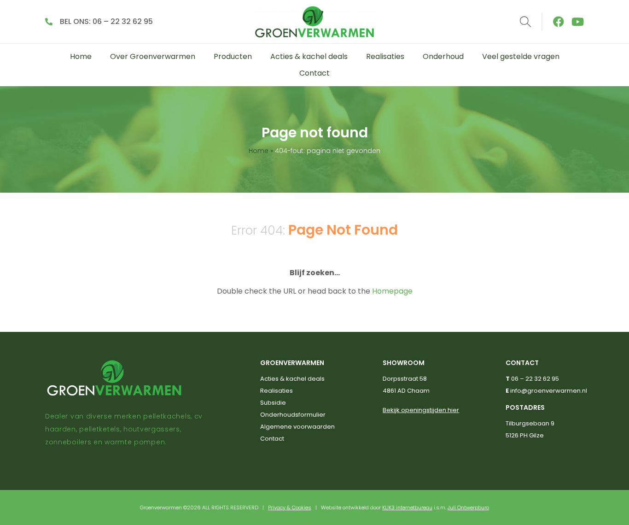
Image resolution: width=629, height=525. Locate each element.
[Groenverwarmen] (314, 22)
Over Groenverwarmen (152, 56)
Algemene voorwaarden (297, 426)
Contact (314, 73)
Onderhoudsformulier (293, 414)
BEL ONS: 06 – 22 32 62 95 (106, 21)
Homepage (392, 291)
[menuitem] (81, 56)
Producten (233, 56)
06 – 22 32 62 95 (535, 378)
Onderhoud (443, 56)
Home (81, 56)
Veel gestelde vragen (520, 56)
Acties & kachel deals (309, 56)
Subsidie (273, 402)
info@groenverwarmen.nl (548, 390)
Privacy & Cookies (289, 507)
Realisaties (385, 56)
